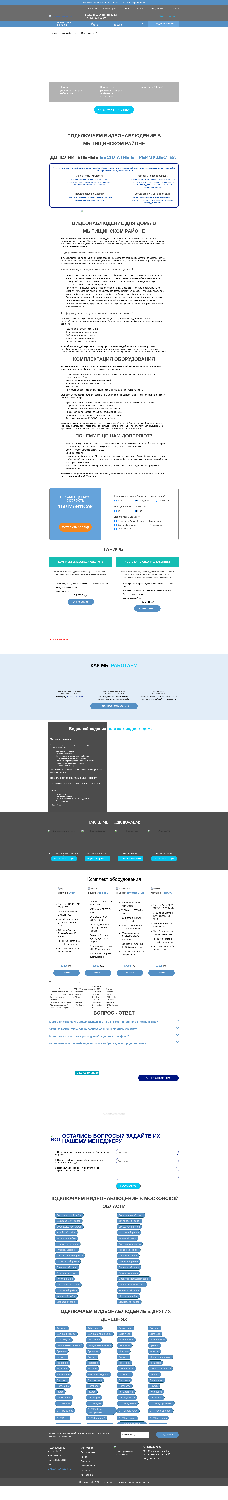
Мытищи (92, 1368)
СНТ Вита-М (63, 1403)
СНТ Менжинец (158, 1418)
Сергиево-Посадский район (134, 1279)
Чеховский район (66, 1296)
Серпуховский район (68, 1284)
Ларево (92, 1357)
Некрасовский (126, 1368)
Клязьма (154, 1351)
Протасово (125, 1386)
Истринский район (129, 1232)
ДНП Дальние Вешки (99, 1345)
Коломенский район (68, 1244)
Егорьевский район (129, 1226)
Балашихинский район (69, 1215)
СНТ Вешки (156, 1397)
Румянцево (156, 1391)
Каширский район (66, 1238)
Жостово (124, 1351)
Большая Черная (66, 1334)
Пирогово (62, 1380)
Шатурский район (128, 1296)
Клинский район (127, 1238)
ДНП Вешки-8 (157, 1339)
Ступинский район (67, 1290)
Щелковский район (129, 1302)
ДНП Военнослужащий (69, 1345)
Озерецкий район (128, 1261)
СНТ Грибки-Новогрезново (95, 1411)
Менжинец (124, 1363)
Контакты (174, 8)
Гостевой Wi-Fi (125, 529)
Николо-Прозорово (160, 1368)
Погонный (124, 1380)
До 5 (120, 501)
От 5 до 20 (144, 501)
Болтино (154, 1328)
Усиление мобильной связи (131, 521)
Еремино (61, 1351)
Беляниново (125, 1328)
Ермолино (93, 1351)
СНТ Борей (94, 1397)
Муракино (62, 1368)
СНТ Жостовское (128, 1410)
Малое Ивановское (160, 1357)
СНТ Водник (94, 1403)
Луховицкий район (67, 1250)
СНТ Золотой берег (160, 1410)
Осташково (125, 1374)
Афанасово (94, 1328)
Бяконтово (124, 1334)
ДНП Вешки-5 (126, 1339)
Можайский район (128, 1250)
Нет (140, 511)
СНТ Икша (62, 1418)
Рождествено (126, 1391)
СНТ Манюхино (127, 1418)
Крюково (61, 1357)
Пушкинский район (67, 1273)
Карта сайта (87, 1475)
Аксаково (62, 1328)
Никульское (63, 1374)
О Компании (92, 8)
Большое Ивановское (100, 1334)
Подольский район (129, 1267)
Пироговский (95, 1380)
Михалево (155, 1363)
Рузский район (65, 1279)
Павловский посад (67, 1267)
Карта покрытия (118, 24)
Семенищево (64, 1397)
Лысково (123, 1357)
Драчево (154, 1345)
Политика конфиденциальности (133, 1482)
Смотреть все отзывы (114, 1113)
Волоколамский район (131, 1215)
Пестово (154, 1374)
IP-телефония (155, 525)
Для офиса (94, 24)
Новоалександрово (98, 1374)
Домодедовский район (69, 1226)
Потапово (93, 1386)
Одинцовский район (68, 1261)
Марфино (93, 1363)
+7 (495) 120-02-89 (95, 17)
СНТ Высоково (65, 1410)
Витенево (155, 1334)
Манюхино (62, 1363)
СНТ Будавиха (127, 1397)
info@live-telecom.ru (152, 1459)
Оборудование (157, 8)
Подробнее (56, 805)
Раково (92, 1391)
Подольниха (156, 1380)
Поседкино (63, 1386)
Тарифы (126, 8)
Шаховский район (66, 1302)
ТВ (141, 24)
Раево (60, 1391)
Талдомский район (129, 1290)
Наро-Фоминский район (70, 1255)
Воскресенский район (68, 1221)
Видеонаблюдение (165, 24)
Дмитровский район (129, 1221)
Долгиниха (124, 1345)
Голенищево (64, 1339)
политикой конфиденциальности (129, 121)
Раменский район (128, 1273)
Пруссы (154, 1386)
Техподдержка (110, 8)
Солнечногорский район (132, 1284)
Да (119, 511)
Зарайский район (66, 1232)
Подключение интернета (64, 24)
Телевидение (155, 521)
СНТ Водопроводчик (161, 1403)
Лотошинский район (130, 1244)
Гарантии (140, 8)
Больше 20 (164, 501)
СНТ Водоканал (127, 1403)
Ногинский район (128, 1255)
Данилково (94, 1339)
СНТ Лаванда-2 (96, 1418)
